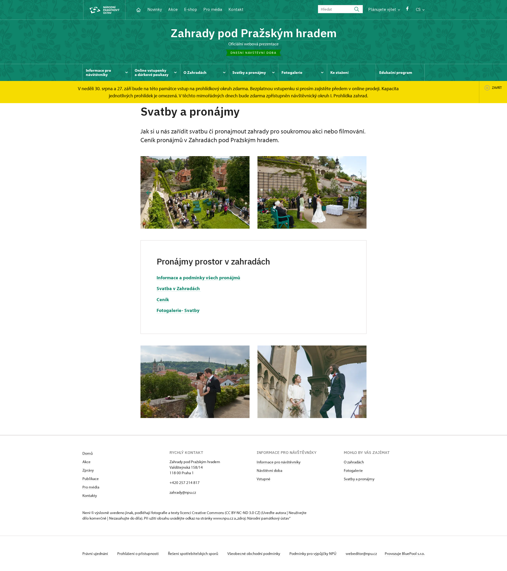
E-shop (190, 9)
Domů (87, 453)
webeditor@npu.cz (361, 553)
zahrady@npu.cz (183, 492)
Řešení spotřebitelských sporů (193, 553)
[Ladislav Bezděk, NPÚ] (195, 192)
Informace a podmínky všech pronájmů (198, 278)
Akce (173, 9)
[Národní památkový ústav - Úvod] (104, 10)
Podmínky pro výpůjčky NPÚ (313, 553)
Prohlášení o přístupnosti (138, 553)
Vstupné (263, 478)
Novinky (154, 9)
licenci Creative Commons (202, 512)
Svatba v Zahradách (179, 288)
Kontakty (89, 495)
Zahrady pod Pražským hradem (254, 33)
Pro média (212, 9)
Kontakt (235, 9)
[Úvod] (138, 9)
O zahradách (354, 461)
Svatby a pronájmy (359, 478)
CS (419, 9)
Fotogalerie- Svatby (178, 310)
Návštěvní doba (269, 470)
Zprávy (88, 470)
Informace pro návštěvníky (279, 461)
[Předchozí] (148, 192)
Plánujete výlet (382, 9)
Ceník (163, 299)
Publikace (90, 478)
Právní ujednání (95, 553)
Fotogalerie (353, 470)
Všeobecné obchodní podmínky (254, 553)
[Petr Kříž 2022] (312, 192)
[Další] (358, 192)
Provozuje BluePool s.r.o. (405, 553)
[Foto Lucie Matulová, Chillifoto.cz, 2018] (312, 382)
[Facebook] (407, 10)
